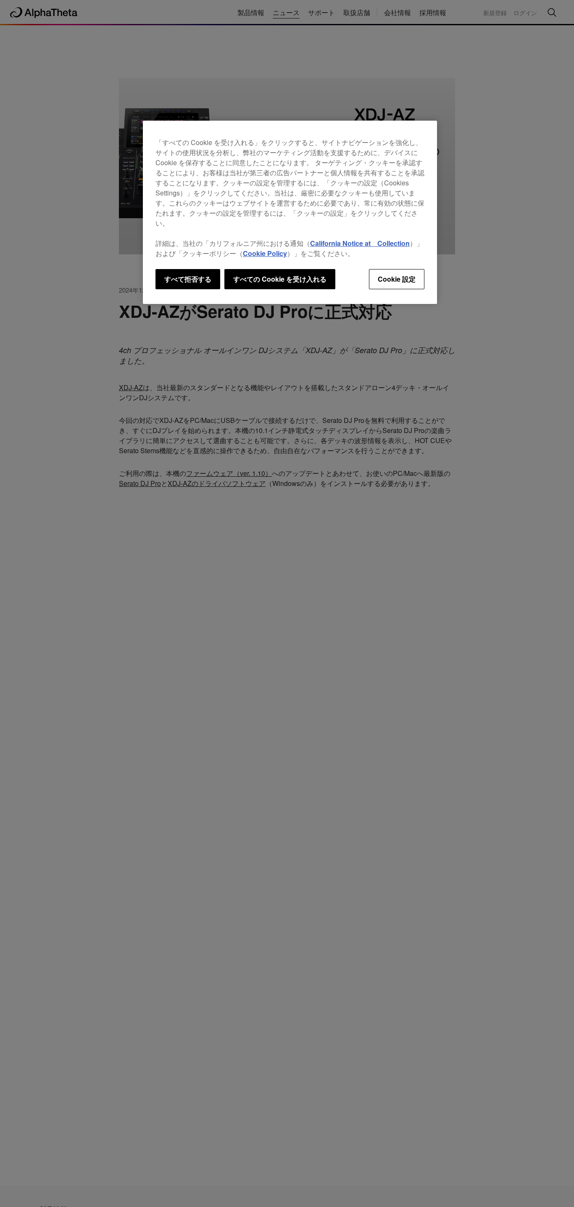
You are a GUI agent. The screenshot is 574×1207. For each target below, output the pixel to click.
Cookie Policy (265, 253)
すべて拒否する (187, 279)
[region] (290, 212)
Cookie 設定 (397, 279)
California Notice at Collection (360, 243)
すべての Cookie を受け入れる (279, 279)
